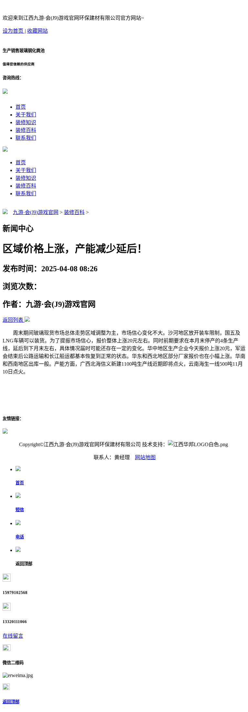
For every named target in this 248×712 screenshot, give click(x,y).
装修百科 (26, 130)
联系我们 (26, 138)
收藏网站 (37, 31)
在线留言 (13, 636)
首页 (21, 107)
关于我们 (26, 114)
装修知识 (26, 122)
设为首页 (14, 31)
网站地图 (145, 457)
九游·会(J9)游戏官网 (35, 212)
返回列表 (13, 320)
